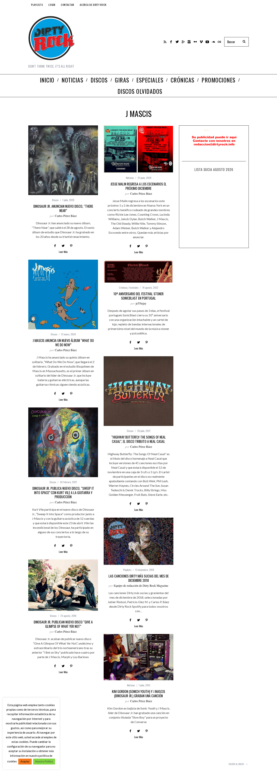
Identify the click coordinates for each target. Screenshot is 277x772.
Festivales (133, 287)
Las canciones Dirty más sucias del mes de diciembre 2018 (139, 578)
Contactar (67, 5)
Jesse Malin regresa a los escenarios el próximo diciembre (138, 186)
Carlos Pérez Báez (66, 216)
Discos (55, 200)
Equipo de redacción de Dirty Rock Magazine (141, 585)
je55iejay (141, 303)
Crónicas (123, 287)
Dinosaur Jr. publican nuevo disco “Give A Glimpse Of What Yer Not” (63, 624)
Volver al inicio (237, 764)
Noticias (130, 178)
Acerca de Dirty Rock (93, 5)
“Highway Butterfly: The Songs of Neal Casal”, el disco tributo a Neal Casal (138, 439)
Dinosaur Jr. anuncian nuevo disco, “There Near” (63, 208)
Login (51, 5)
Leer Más (63, 252)
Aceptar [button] (25, 761)
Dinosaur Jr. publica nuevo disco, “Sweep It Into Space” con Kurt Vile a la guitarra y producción (63, 492)
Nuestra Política (44, 761)
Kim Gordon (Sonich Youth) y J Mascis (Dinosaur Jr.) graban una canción (138, 693)
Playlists (37, 5)
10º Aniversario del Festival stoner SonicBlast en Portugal (138, 296)
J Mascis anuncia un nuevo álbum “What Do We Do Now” (63, 342)
